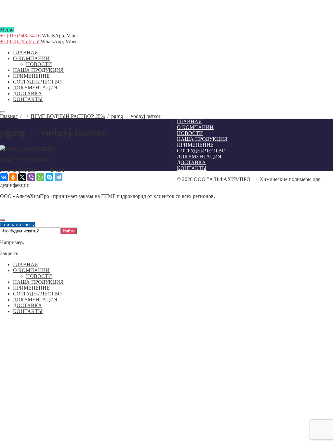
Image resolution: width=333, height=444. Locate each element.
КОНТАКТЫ (28, 311)
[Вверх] (2, 220)
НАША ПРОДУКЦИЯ (38, 282)
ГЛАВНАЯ (25, 264)
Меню (7, 30)
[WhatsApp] (40, 177)
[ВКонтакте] (4, 177)
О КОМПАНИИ (31, 270)
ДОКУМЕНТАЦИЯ (35, 299)
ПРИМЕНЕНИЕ (31, 288)
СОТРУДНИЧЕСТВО (37, 293)
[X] (22, 177)
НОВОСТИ (39, 276)
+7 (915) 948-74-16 (20, 35)
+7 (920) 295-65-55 (20, 41)
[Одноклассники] (13, 177)
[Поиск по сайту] (2, 112)
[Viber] (31, 177)
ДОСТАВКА (27, 305)
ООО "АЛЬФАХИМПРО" (166, 24)
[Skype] (49, 177)
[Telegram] (58, 177)
